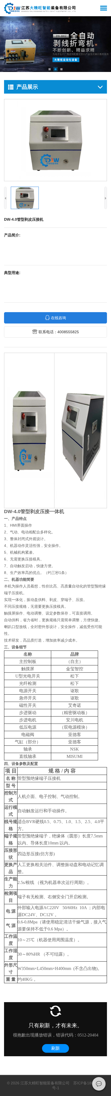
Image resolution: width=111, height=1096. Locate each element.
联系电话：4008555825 (59, 332)
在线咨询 (58, 318)
